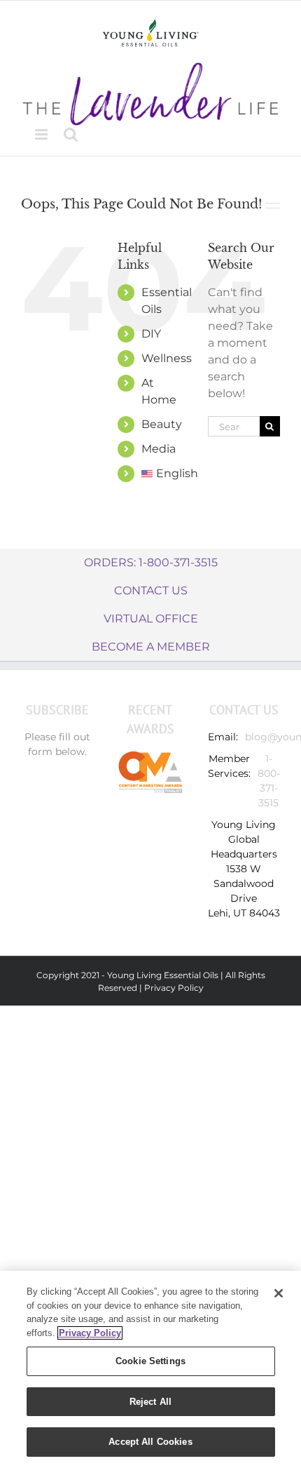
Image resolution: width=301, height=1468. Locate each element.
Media (158, 448)
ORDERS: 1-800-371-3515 (151, 562)
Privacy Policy (174, 987)
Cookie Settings (150, 1361)
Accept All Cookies (150, 1441)
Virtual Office (151, 618)
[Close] (278, 1293)
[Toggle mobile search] (71, 134)
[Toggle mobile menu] (42, 134)
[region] (150, 1369)
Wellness (166, 358)
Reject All (151, 1401)
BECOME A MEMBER (151, 646)
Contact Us (151, 590)
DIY (151, 333)
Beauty (161, 424)
